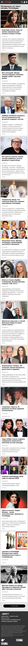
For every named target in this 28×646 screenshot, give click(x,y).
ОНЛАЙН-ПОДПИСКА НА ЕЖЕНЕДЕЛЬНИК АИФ (11, 619)
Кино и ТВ (4, 50)
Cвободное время (6, 416)
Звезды (3, 93)
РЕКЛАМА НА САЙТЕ (14, 616)
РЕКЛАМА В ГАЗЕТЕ (5, 618)
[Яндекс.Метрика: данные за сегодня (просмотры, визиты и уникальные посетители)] (9, 639)
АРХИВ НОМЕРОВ (5, 616)
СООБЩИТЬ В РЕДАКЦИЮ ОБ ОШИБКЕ (9, 621)
